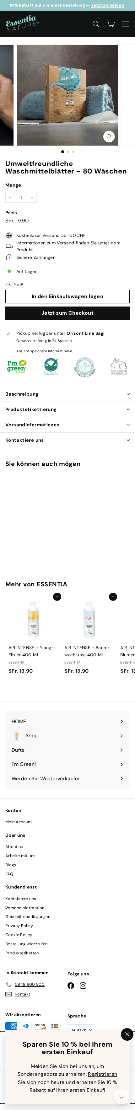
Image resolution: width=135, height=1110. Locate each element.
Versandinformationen (32, 425)
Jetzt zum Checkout (67, 313)
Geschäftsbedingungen (27, 916)
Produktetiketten (22, 953)
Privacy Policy (19, 925)
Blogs (10, 864)
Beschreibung (22, 394)
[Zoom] (109, 136)
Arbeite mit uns (20, 855)
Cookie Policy (18, 934)
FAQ (9, 874)
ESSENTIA (52, 584)
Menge (13, 185)
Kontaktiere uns (24, 440)
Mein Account (18, 821)
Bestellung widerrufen (26, 944)
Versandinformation (24, 907)
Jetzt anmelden (107, 5)
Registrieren (102, 1074)
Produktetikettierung (31, 409)
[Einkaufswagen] (110, 24)
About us (14, 846)
